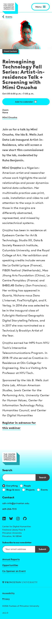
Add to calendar (24, 101)
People (27, 485)
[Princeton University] (26, 582)
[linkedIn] (4, 518)
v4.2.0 (5, 613)
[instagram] (18, 518)
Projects (30, 489)
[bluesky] (11, 518)
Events (9, 16)
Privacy (6, 599)
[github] (25, 518)
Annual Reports (11, 559)
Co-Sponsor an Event (14, 571)
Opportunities (10, 565)
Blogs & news (13, 489)
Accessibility (8, 593)
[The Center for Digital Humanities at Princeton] (10, 8)
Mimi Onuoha (9, 117)
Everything (12, 485)
